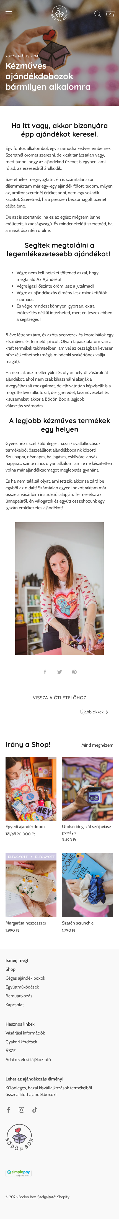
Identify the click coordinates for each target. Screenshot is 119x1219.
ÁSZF (10, 1050)
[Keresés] (98, 15)
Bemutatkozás (19, 995)
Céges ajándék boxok (25, 978)
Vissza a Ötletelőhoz (59, 697)
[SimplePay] (18, 1172)
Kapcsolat (15, 1004)
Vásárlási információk (25, 1033)
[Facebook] (8, 1109)
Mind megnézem (97, 745)
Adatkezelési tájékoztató (28, 1059)
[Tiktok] (35, 1109)
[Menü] (9, 14)
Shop (10, 969)
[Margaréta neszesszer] (31, 885)
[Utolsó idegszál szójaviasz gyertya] (87, 789)
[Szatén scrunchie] (87, 885)
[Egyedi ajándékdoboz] (31, 789)
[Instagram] (21, 1109)
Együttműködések (22, 987)
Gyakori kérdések (21, 1041)
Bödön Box (27, 1197)
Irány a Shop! (28, 744)
